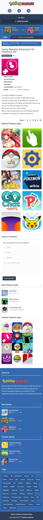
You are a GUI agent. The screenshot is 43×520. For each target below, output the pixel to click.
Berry (11, 479)
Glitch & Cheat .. (14, 299)
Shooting (6, 501)
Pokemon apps (6, 391)
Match (22, 490)
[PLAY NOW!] (8, 30)
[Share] (28, 11)
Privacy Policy (27, 514)
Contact (18, 514)
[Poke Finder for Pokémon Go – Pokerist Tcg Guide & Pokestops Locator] (7, 327)
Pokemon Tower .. (15, 451)
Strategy (14, 501)
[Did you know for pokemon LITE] (27, 327)
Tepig (32, 501)
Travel (5, 508)
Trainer (37, 504)
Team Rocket (24, 501)
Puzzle (26, 497)
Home (7, 43)
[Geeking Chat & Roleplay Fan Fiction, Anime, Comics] (7, 358)
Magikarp (6, 490)
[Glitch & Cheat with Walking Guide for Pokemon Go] (5, 301)
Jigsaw (29, 486)
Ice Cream (20, 486)
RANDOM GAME (22, 21)
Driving (38, 479)
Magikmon (38, 28)
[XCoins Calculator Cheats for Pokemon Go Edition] (17, 348)
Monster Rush (13, 410)
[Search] (19, 11)
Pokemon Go (13, 459)
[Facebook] (25, 120)
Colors (23, 479)
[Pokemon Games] (21, 3)
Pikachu (22, 494)
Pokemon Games (28, 517)
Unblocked (12, 508)
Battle (5, 479)
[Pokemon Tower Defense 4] (5, 453)
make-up (14, 490)
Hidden (12, 486)
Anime (26, 476)
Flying (35, 483)
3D (11, 476)
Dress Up (30, 479)
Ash (32, 476)
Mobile (37, 490)
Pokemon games (23, 386)
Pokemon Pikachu (15, 443)
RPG (37, 497)
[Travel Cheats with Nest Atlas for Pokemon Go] (5, 309)
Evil (14, 483)
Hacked (5, 486)
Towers (30, 504)
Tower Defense (20, 504)
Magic (36, 486)
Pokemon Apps (15, 43)
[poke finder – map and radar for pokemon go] (5, 293)
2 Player (5, 476)
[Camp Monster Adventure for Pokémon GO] (7, 338)
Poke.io (14, 28)
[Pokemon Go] (5, 461)
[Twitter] (28, 120)
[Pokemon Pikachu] (5, 445)
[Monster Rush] (5, 412)
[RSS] (3, 398)
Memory (29, 490)
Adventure (18, 476)
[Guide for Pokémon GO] (7, 348)
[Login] (9, 11)
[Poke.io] (5, 421)
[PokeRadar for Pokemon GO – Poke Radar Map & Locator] (17, 338)
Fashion (20, 483)
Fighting (28, 483)
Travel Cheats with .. (15, 307)
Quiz (32, 497)
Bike (16, 479)
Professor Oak (16, 497)
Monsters (6, 494)
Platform (30, 494)
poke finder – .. (14, 291)
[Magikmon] (5, 429)
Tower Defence (8, 504)
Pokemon (6, 497)
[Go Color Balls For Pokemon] (17, 358)
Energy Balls (7, 483)
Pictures (14, 494)
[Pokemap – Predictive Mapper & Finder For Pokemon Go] (27, 358)
